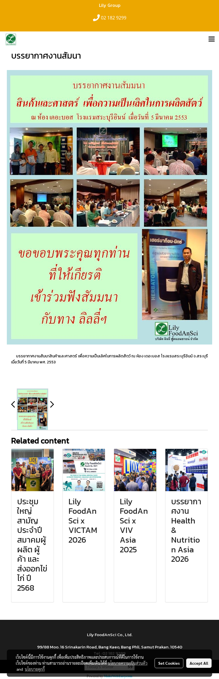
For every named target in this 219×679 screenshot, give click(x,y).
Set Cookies (169, 663)
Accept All (199, 663)
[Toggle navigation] (211, 39)
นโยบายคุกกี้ (35, 669)
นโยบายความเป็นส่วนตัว (127, 663)
